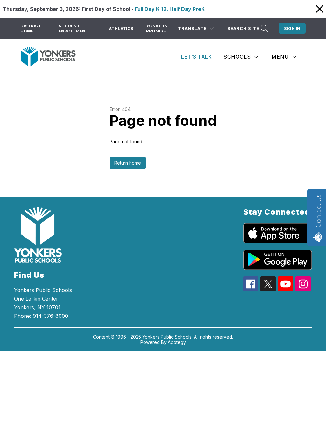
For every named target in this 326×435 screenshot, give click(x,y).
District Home (30, 28)
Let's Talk (196, 56)
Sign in (292, 28)
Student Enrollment (74, 28)
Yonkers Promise (156, 28)
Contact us (318, 211)
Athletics (121, 28)
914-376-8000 (50, 316)
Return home (127, 163)
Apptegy (177, 342)
